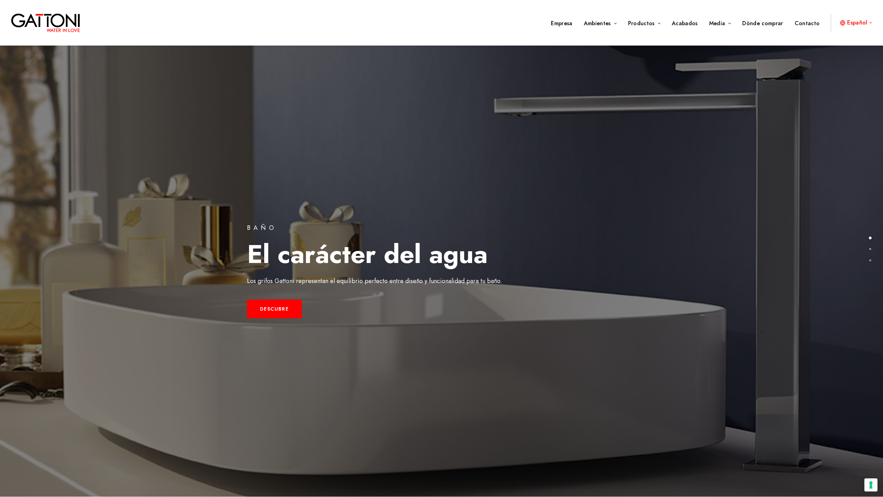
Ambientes (597, 23)
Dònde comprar (762, 23)
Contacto (807, 23)
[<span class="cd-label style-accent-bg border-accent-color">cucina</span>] (870, 248)
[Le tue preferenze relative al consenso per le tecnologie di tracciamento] (870, 484)
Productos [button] (641, 23)
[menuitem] (564, 23)
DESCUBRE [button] (274, 308)
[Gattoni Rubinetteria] (45, 22)
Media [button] (717, 23)
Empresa (561, 23)
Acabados (685, 23)
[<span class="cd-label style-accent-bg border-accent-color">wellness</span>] (870, 259)
